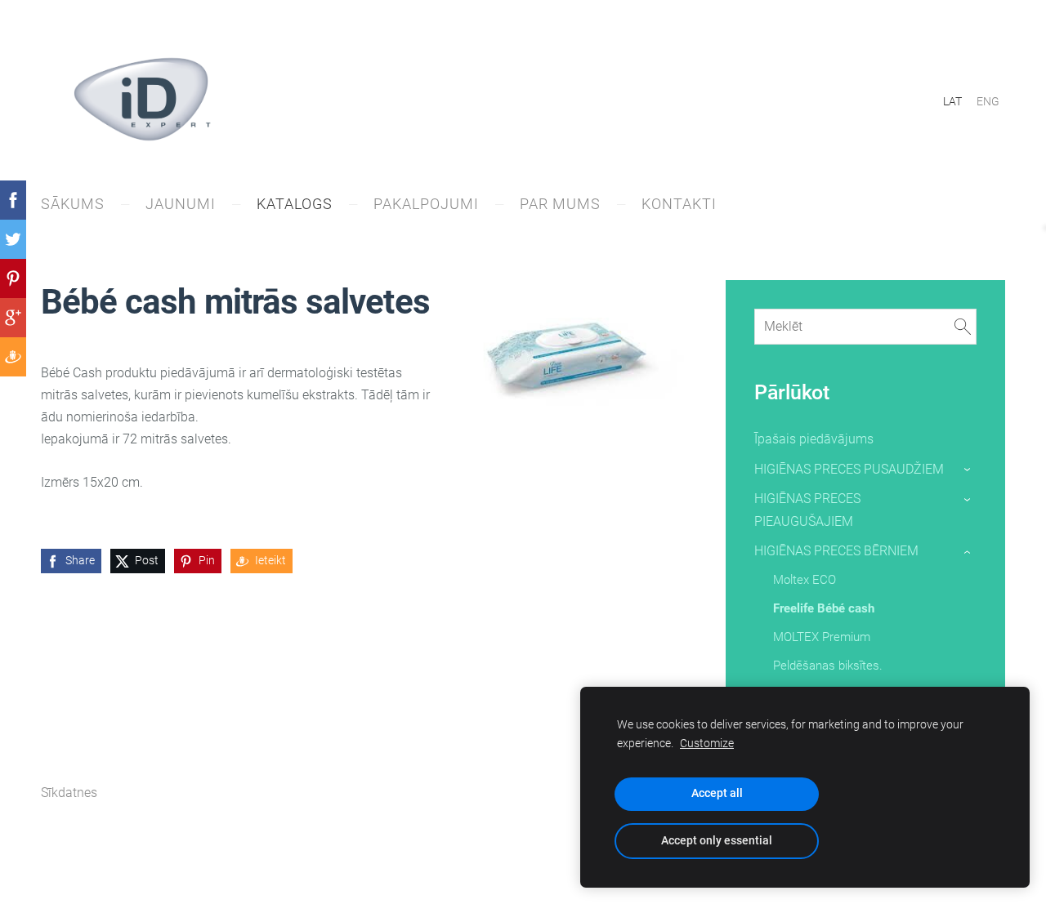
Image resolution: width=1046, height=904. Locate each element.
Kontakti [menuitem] (679, 203)
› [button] (968, 469)
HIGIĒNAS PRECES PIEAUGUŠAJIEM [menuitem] (807, 509)
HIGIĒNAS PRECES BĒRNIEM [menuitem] (836, 551)
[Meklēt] (963, 326)
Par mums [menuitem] (560, 203)
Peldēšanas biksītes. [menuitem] (828, 665)
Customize (707, 743)
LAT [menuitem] (952, 101)
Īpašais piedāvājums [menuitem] (814, 439)
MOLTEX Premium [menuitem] (821, 637)
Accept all (717, 793)
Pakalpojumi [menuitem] (426, 203)
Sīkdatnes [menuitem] (69, 792)
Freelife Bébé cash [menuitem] (823, 608)
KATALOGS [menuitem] (295, 203)
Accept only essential (716, 841)
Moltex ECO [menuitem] (804, 579)
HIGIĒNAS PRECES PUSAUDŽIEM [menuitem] (849, 469)
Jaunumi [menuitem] (180, 203)
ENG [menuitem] (988, 101)
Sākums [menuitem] (73, 203)
